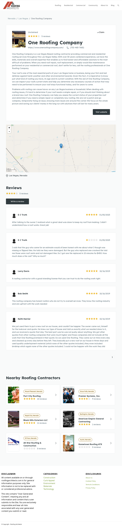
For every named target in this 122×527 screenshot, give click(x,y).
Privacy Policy (90, 488)
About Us (89, 478)
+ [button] (9, 127)
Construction (49, 477)
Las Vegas (23, 18)
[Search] (118, 5)
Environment (49, 483)
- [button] (9, 131)
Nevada (11, 18)
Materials (47, 486)
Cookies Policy (91, 481)
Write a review (17, 201)
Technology (48, 489)
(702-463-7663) (77, 47)
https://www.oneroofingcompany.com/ (46, 47)
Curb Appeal (49, 480)
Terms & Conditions (93, 484)
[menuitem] (58, 5)
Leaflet (113, 171)
